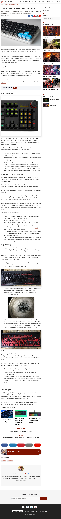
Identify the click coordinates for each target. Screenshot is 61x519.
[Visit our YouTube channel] (35, 507)
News (26, 1)
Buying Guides (50, 1)
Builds (43, 1)
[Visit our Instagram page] (27, 507)
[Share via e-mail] (37, 16)
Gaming (22, 1)
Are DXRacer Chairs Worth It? (21, 431)
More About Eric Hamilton (21, 483)
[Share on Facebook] (29, 16)
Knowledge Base (32, 1)
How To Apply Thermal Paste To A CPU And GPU (21, 437)
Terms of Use (43, 511)
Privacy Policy (34, 511)
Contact (27, 511)
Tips (39, 1)
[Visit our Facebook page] (23, 507)
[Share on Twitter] (32, 16)
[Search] (43, 498)
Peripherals (10, 460)
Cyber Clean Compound (10, 168)
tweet (8, 404)
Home (2, 4)
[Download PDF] (40, 16)
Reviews (58, 1)
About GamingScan (18, 511)
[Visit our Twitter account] (31, 507)
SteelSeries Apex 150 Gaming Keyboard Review (35, 420)
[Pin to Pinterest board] (34, 16)
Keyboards (3, 460)
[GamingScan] (6, 1)
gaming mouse (25, 402)
